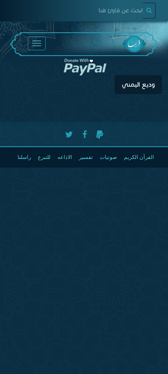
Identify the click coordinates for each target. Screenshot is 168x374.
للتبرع (44, 157)
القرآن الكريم (139, 157)
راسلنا (24, 157)
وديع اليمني (138, 84)
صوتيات (108, 157)
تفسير (86, 157)
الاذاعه (64, 157)
